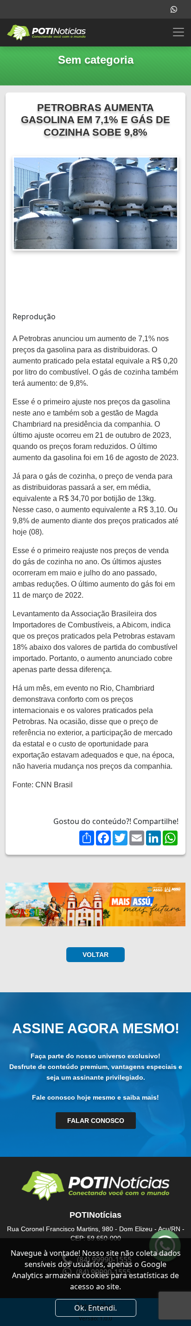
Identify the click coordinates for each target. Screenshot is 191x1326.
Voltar (95, 954)
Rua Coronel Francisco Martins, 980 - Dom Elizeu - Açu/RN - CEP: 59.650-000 (96, 1233)
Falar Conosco (95, 1120)
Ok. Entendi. (95, 1308)
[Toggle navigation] (178, 32)
